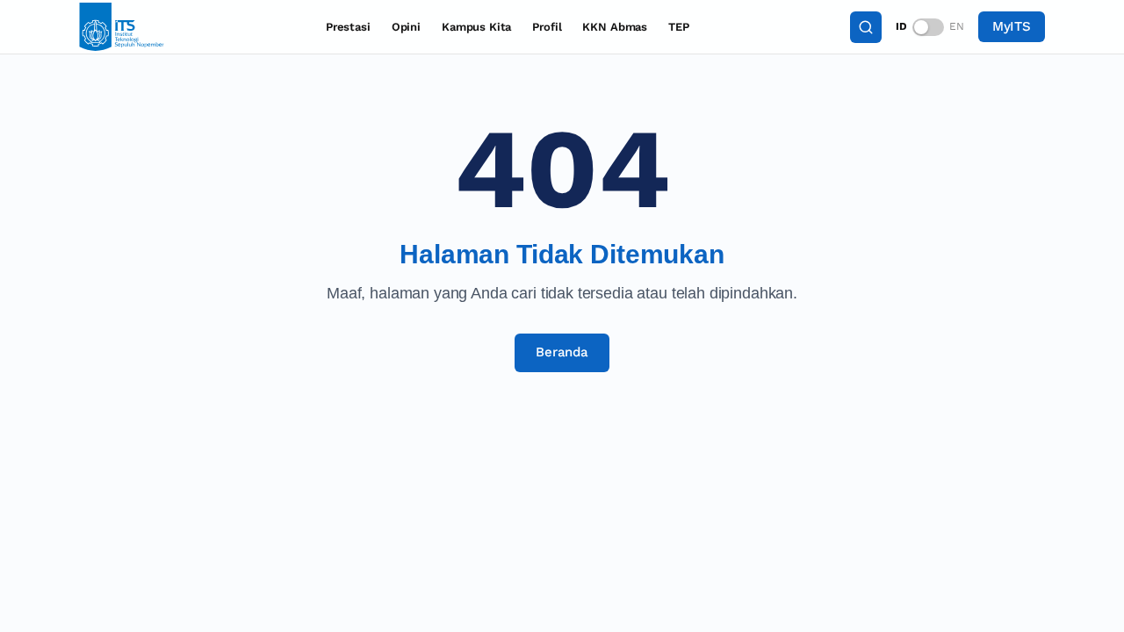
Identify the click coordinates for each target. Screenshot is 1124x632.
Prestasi (348, 26)
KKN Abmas (614, 26)
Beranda (562, 352)
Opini (406, 26)
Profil (546, 26)
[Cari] (866, 27)
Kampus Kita (476, 26)
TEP (678, 26)
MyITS (1011, 26)
